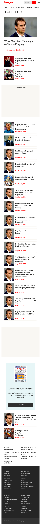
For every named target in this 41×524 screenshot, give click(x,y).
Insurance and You (27, 487)
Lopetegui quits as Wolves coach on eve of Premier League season (25, 126)
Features (24, 476)
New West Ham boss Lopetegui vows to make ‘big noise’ (24, 60)
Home (6, 7)
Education (7, 487)
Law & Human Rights (11, 499)
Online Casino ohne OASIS (11, 453)
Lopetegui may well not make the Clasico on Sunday (24, 205)
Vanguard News (9, 2)
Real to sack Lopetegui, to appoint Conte (25, 151)
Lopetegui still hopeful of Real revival (24, 164)
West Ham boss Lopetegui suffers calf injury (19, 42)
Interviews (7, 495)
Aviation (7, 474)
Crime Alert (8, 480)
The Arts (24, 499)
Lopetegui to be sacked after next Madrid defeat (24, 178)
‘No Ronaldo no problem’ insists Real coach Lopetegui (25, 259)
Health (23, 480)
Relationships (8, 508)
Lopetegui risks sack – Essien (24, 231)
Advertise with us (28, 447)
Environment (25, 474)
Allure (6, 471)
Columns (7, 478)
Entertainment (26, 471)
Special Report (9, 510)
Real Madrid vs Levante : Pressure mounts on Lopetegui (25, 219)
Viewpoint (24, 508)
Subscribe (20, 405)
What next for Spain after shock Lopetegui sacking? (25, 286)
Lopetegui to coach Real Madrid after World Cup (25, 312)
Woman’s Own (26, 510)
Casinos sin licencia (8, 462)
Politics (29, 7)
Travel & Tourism (26, 504)
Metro (36, 7)
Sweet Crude (25, 495)
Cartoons (24, 502)
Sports (6, 512)
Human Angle (25, 484)
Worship (24, 512)
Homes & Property (27, 482)
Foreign (23, 478)
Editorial (7, 482)
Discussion (7, 484)
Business (7, 476)
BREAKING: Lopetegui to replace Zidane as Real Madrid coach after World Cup (25, 418)
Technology (25, 497)
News (12, 7)
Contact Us (8, 450)
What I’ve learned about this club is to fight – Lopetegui (24, 192)
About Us (7, 447)
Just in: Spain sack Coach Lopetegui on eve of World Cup (25, 300)
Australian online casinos (28, 458)
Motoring (7, 504)
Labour (6, 497)
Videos (23, 506)
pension (23, 489)
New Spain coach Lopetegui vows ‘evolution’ (21, 432)
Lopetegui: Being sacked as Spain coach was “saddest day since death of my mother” (24, 273)
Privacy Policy (27, 450)
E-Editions (20, 7)
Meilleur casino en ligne (28, 453)
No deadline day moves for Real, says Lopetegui (25, 244)
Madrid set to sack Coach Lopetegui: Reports (25, 138)
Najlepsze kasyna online (11, 458)
